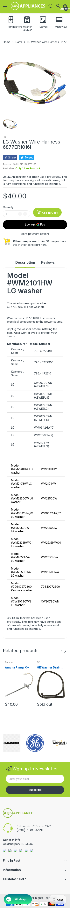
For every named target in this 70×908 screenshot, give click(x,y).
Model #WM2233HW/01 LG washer (21, 542)
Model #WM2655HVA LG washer (20, 557)
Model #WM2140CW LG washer (22, 469)
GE (38, 662)
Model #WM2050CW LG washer (20, 528)
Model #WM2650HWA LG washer (21, 572)
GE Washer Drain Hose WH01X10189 (50, 667)
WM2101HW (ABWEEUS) (41, 444)
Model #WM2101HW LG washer (21, 483)
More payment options (35, 233)
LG (4, 137)
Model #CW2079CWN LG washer (21, 601)
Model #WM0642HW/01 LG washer (22, 513)
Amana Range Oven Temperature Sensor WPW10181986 (18, 667)
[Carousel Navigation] (63, 651)
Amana (9, 662)
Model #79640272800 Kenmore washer (22, 586)
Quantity (8, 207)
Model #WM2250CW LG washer (22, 498)
